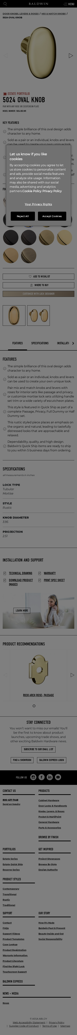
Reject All (23, 216)
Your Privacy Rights (38, 204)
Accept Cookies (52, 216)
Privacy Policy (52, 191)
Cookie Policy (32, 191)
